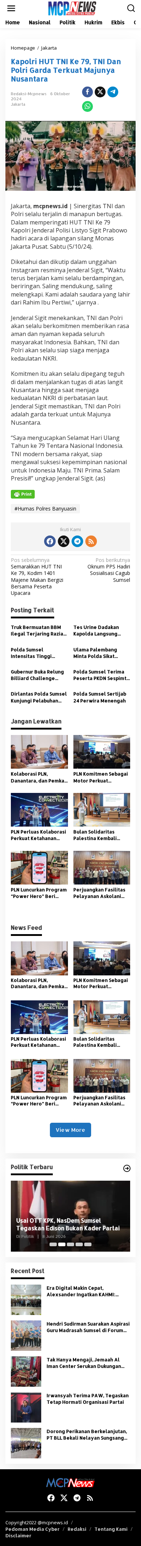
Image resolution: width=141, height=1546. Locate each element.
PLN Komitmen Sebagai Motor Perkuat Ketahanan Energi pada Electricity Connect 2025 (101, 777)
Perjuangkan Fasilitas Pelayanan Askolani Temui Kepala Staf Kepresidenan (99, 893)
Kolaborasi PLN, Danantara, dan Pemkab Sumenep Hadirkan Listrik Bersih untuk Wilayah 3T (39, 777)
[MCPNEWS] (72, 7)
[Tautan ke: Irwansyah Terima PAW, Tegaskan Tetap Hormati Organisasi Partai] (26, 1406)
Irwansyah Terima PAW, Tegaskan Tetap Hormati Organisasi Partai (88, 1398)
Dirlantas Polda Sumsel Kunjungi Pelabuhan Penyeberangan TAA (39, 697)
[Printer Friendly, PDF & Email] (23, 494)
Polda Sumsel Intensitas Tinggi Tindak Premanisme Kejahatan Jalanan (34, 653)
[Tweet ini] (100, 92)
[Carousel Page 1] (53, 1244)
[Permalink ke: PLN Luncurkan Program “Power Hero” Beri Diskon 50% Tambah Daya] (39, 867)
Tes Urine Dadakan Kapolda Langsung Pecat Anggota (96, 630)
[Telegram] (77, 541)
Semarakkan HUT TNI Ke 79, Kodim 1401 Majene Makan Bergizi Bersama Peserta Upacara (37, 576)
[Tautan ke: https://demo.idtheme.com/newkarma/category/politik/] (127, 1168)
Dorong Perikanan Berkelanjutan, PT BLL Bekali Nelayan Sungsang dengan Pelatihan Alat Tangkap (87, 1434)
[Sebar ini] (87, 92)
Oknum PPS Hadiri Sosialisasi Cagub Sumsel (108, 570)
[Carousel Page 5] (87, 1244)
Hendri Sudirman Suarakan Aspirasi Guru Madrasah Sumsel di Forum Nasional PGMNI (88, 1327)
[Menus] (11, 8)
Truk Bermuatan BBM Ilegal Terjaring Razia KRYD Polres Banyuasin (38, 630)
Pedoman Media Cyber (32, 1529)
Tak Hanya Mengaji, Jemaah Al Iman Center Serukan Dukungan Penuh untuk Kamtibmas (84, 1363)
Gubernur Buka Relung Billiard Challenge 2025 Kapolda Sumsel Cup (37, 675)
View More (70, 1129)
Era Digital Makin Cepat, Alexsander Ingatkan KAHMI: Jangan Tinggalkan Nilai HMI (81, 1291)
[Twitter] (63, 541)
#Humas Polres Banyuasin (45, 508)
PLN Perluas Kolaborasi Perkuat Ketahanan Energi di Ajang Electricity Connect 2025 (38, 835)
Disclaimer (18, 1535)
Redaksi (77, 1529)
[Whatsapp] (87, 106)
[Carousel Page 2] (61, 1244)
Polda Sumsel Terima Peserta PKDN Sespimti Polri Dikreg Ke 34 (100, 675)
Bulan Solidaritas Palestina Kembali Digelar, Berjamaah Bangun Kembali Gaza (99, 835)
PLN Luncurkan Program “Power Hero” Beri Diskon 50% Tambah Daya (39, 893)
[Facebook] (50, 541)
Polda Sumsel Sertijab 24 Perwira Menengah (100, 697)
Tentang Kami (111, 1529)
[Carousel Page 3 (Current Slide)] (70, 1244)
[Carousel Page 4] (79, 1244)
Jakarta (18, 104)
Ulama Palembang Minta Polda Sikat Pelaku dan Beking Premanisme (95, 653)
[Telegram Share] (112, 92)
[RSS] (91, 541)
